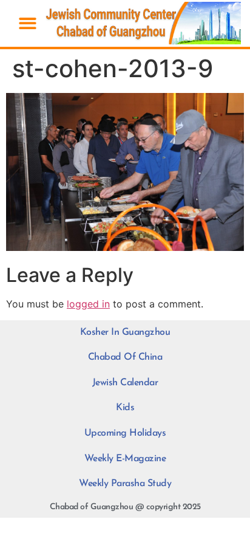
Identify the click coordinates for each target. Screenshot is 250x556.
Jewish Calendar (125, 383)
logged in (88, 304)
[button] (27, 23)
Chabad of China (125, 357)
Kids (125, 408)
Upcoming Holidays (125, 433)
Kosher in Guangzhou (125, 332)
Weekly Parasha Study (125, 484)
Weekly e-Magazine (125, 459)
